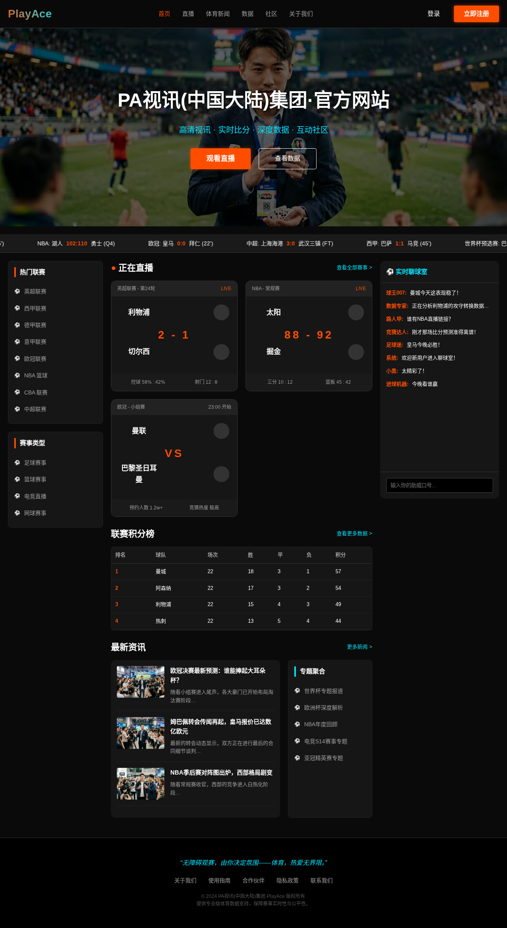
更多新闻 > (359, 647)
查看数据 (287, 158)
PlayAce (30, 14)
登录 (433, 13)
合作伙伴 (253, 880)
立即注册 (476, 13)
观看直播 (220, 159)
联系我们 (322, 880)
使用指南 (219, 880)
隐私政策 (287, 880)
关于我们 (301, 13)
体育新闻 (218, 13)
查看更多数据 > (354, 533)
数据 (248, 13)
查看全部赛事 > (354, 267)
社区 (271, 13)
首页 (164, 13)
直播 (188, 13)
